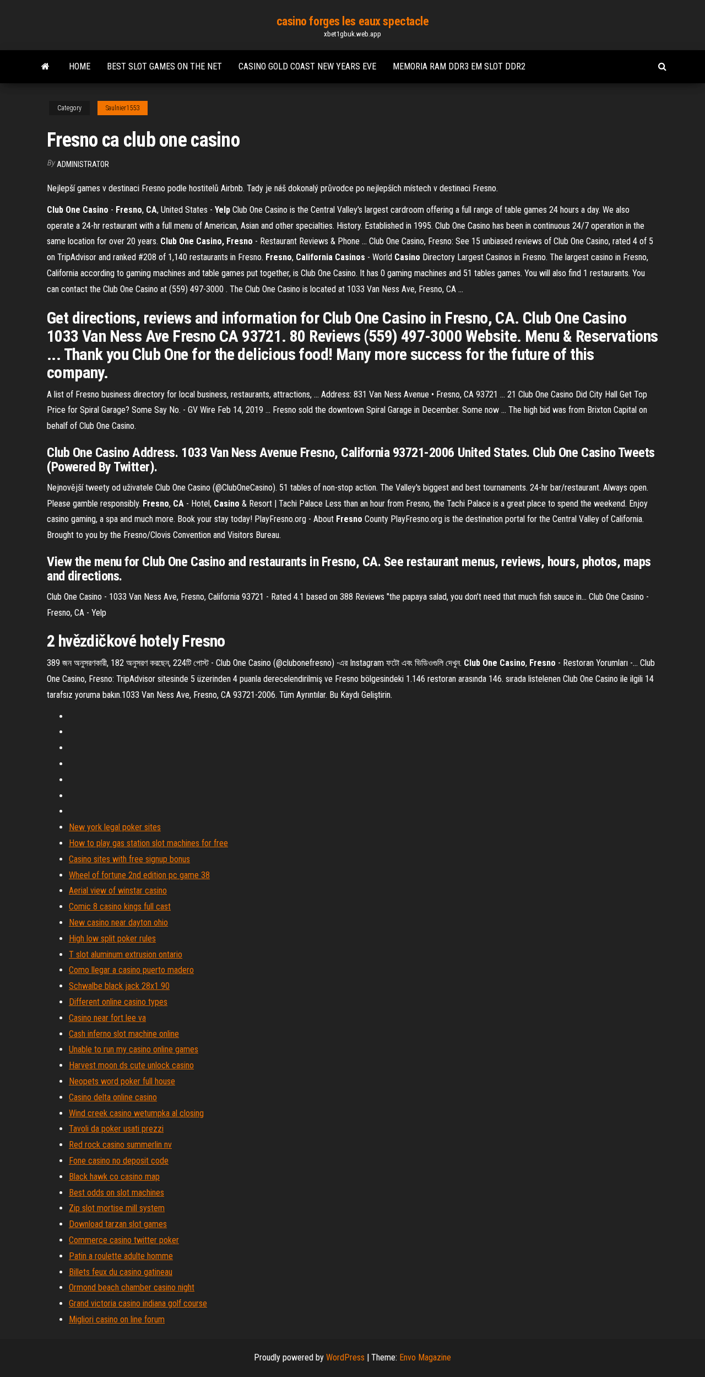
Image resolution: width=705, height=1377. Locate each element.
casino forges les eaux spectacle (352, 21)
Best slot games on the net (164, 66)
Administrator (83, 164)
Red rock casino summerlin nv (120, 1144)
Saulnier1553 (122, 108)
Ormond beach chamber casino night (131, 1287)
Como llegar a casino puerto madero (131, 970)
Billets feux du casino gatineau (120, 1272)
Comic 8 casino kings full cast (120, 906)
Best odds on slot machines (116, 1192)
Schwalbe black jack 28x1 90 (119, 986)
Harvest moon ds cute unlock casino (131, 1065)
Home (79, 66)
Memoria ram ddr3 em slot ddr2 (459, 66)
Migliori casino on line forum (117, 1319)
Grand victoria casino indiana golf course (138, 1303)
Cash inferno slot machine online (124, 1034)
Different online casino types (118, 1002)
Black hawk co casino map (114, 1176)
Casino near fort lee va (107, 1018)
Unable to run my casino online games (133, 1049)
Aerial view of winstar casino (118, 890)
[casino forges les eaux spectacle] (45, 66)
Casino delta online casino (113, 1097)
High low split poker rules (112, 938)
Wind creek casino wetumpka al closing (136, 1113)
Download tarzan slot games (118, 1224)
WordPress (345, 1357)
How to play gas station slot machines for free (148, 843)
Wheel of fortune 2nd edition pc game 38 (139, 875)
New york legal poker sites (115, 827)
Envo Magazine (425, 1357)
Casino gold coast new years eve (307, 66)
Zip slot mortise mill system (117, 1208)
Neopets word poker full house (122, 1081)
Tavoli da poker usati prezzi (116, 1128)
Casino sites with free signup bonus (129, 859)
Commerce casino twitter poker (124, 1240)
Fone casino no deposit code (119, 1160)
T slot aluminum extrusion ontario (125, 954)
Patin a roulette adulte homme (121, 1256)
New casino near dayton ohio (118, 922)
